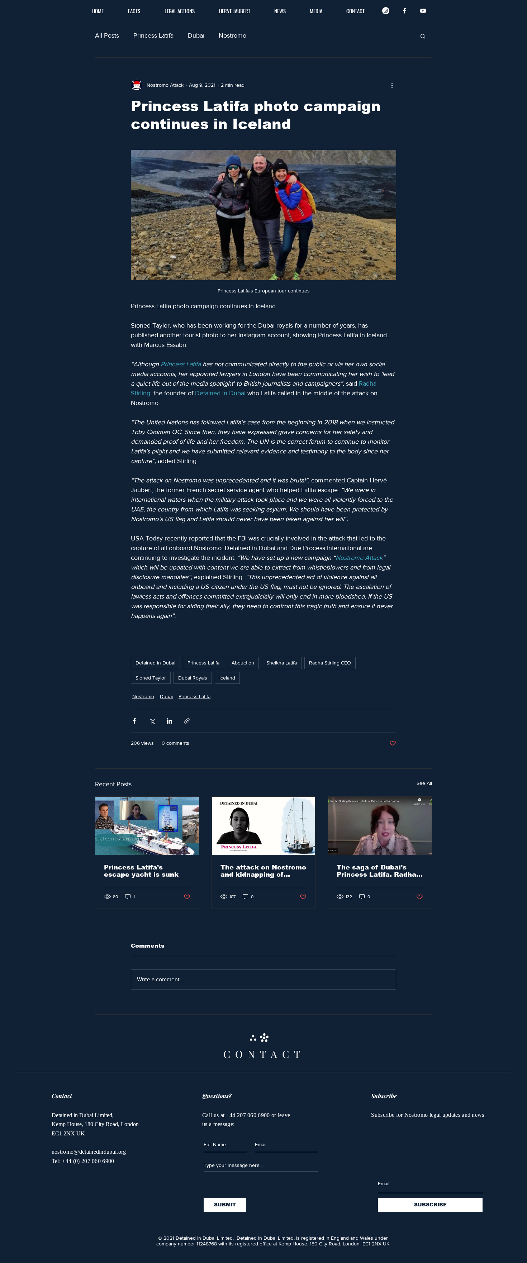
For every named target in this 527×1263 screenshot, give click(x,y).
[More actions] (392, 85)
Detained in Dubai (155, 663)
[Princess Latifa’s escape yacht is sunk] (147, 826)
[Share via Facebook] (134, 721)
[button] (422, 36)
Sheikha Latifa (281, 663)
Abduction (243, 663)
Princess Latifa (153, 35)
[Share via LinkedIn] (169, 721)
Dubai (196, 35)
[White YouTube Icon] (423, 10)
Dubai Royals (192, 678)
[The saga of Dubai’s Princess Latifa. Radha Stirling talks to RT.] (380, 826)
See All (424, 783)
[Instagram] (385, 10)
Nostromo (232, 35)
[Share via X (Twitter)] (151, 721)
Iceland (227, 678)
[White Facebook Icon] (404, 10)
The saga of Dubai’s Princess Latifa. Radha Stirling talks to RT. (376, 871)
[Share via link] (187, 721)
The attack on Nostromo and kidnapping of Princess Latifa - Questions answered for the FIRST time (263, 871)
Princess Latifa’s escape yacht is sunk (141, 871)
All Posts (107, 35)
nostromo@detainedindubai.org (89, 1152)
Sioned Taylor (151, 678)
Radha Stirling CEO (330, 663)
